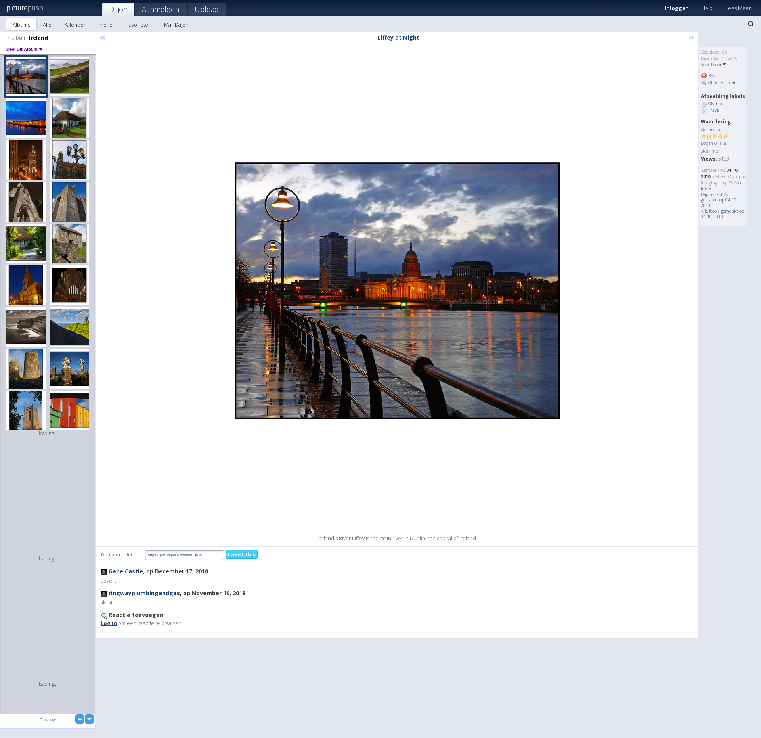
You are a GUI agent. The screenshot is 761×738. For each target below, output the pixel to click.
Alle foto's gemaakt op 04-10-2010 (722, 213)
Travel (714, 110)
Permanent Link (117, 555)
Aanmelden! (161, 9)
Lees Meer (738, 8)
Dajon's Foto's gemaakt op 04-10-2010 (719, 199)
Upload (207, 9)
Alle (47, 24)
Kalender (75, 24)
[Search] (750, 23)
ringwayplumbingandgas (144, 593)
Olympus (716, 103)
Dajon (118, 9)
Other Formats (722, 82)
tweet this (242, 554)
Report (714, 75)
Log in (707, 143)
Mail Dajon (176, 24)
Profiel (106, 24)
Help (707, 8)
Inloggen (677, 8)
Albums (21, 24)
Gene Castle (126, 571)
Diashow (48, 720)
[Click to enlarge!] (397, 290)
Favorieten (138, 24)
